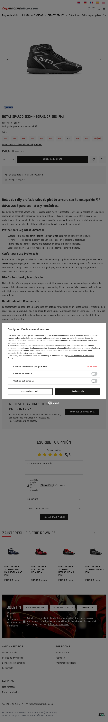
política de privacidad (16, 343)
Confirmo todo (78, 391)
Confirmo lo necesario (30, 391)
